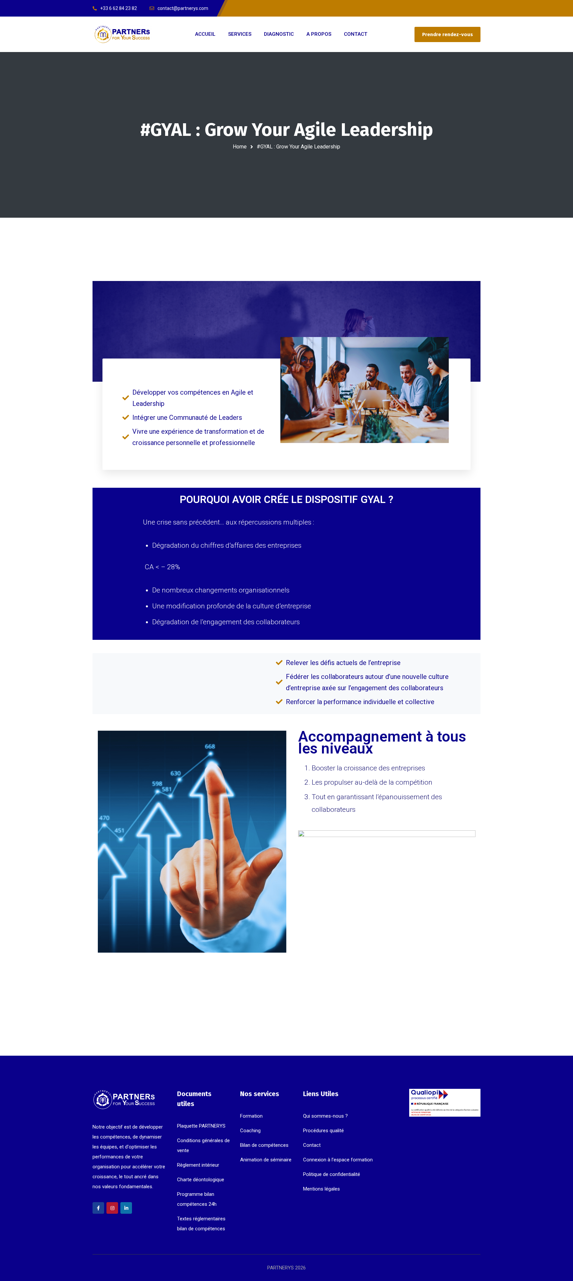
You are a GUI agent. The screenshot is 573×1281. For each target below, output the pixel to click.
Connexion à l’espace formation (338, 1160)
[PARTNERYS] (122, 34)
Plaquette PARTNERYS (201, 1126)
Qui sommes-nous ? (325, 1116)
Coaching (250, 1131)
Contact (312, 1145)
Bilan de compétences (264, 1145)
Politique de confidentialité (331, 1174)
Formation (251, 1116)
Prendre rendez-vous (447, 34)
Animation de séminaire (265, 1160)
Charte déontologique (200, 1180)
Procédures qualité (323, 1131)
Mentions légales (321, 1189)
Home (240, 146)
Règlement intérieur (198, 1165)
